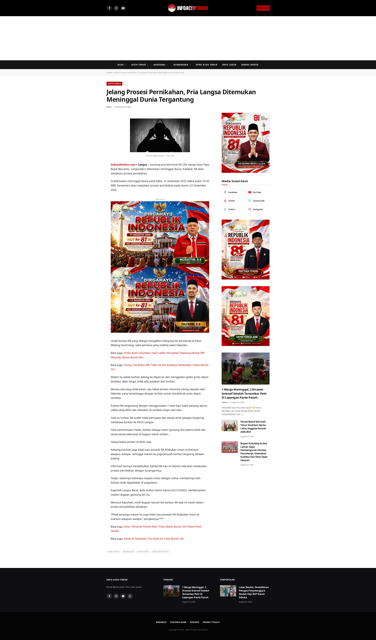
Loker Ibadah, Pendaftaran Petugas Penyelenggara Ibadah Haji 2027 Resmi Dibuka (254, 592)
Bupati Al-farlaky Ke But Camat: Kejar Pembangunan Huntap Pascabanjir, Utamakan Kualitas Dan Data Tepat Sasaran (253, 452)
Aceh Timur (138, 64)
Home (109, 72)
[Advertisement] (188, 38)
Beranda (161, 622)
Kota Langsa (114, 83)
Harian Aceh (143, 551)
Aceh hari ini (113, 551)
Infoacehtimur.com (123, 164)
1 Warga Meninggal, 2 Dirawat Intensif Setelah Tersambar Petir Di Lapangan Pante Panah (244, 393)
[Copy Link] (96, 138)
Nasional (160, 64)
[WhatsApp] (96, 123)
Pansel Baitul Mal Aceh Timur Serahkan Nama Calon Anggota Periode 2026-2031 (253, 426)
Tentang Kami (178, 622)
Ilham (108, 107)
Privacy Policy (211, 622)
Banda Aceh (128, 551)
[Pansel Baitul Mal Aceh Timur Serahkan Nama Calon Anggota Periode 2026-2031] (230, 425)
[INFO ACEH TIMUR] (188, 8)
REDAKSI (263, 8)
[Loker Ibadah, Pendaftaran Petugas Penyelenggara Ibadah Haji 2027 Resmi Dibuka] (228, 590)
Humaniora (180, 64)
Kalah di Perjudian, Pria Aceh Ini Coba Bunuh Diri (154, 538)
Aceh (121, 64)
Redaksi (194, 622)
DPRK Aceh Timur (206, 64)
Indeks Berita (250, 64)
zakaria (225, 402)
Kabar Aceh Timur (160, 551)
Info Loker (229, 64)
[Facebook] (96, 131)
